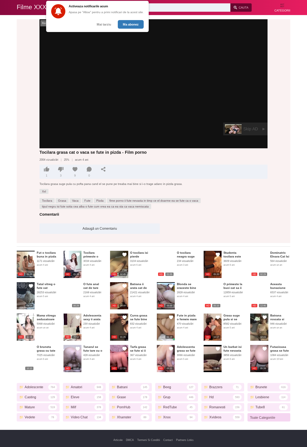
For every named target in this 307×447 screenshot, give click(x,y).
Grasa (62, 200)
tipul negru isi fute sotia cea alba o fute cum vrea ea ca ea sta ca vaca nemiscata (95, 206)
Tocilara (47, 200)
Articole (118, 440)
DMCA (130, 440)
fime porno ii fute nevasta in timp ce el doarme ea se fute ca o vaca (153, 200)
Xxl (44, 191)
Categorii (282, 10)
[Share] (103, 169)
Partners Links (185, 440)
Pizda (100, 200)
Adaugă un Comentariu (99, 228)
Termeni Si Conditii (148, 440)
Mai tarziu (104, 24)
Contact (168, 440)
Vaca (75, 200)
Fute (87, 200)
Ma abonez (131, 24)
